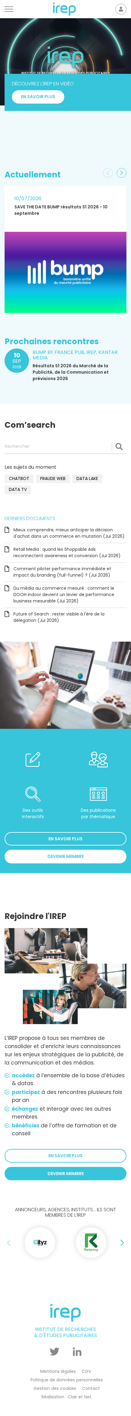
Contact (91, 1388)
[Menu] (9, 9)
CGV (86, 1371)
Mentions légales (58, 1371)
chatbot (19, 478)
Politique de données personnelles (66, 1380)
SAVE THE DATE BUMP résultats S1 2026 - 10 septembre (61, 210)
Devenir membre (66, 856)
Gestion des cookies (55, 1388)
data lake (87, 478)
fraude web (53, 478)
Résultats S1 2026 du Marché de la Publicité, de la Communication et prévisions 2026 (71, 372)
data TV (18, 489)
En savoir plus (38, 139)
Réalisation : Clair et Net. (66, 1397)
